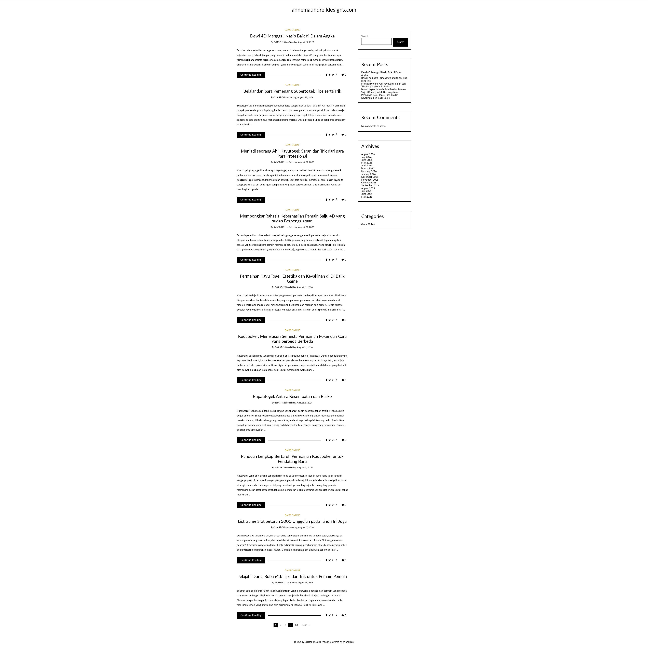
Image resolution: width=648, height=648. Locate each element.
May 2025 (366, 197)
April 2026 (366, 166)
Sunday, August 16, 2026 (301, 583)
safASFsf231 (280, 42)
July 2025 (366, 191)
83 (296, 625)
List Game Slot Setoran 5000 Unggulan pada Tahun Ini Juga (292, 521)
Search (364, 36)
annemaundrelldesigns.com (324, 10)
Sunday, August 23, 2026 (301, 98)
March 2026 (367, 168)
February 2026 (369, 171)
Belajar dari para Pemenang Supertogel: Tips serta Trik (292, 91)
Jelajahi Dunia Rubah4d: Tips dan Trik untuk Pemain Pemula (292, 577)
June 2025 (366, 194)
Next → (306, 625)
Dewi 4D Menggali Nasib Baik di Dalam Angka (292, 36)
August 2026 (368, 154)
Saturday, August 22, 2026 (301, 162)
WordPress (348, 642)
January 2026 (368, 174)
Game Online (292, 30)
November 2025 (370, 180)
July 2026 (366, 157)
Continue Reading (251, 75)
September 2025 (370, 185)
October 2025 (368, 183)
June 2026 (366, 160)
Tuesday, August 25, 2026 (301, 42)
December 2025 (369, 177)
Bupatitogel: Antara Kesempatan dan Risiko (292, 397)
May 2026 (366, 163)
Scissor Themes (313, 642)
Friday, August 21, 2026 (301, 287)
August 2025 (368, 188)
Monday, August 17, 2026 (301, 527)
